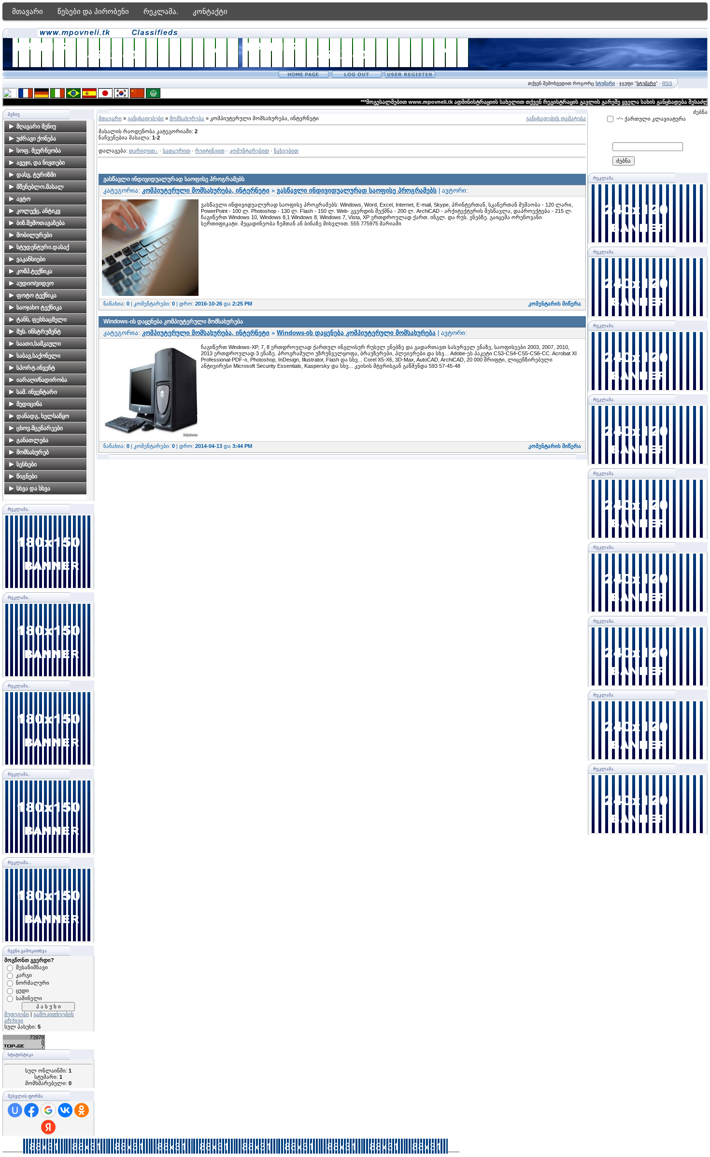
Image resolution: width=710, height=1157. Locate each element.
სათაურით (176, 150)
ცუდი (22, 990)
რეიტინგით (210, 150)
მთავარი (27, 11)
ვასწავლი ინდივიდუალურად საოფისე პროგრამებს (173, 179)
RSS (667, 83)
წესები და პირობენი (93, 11)
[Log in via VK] (65, 1110)
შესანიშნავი (32, 967)
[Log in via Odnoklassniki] (81, 1110)
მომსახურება (187, 118)
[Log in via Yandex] (48, 1127)
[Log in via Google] (48, 1110)
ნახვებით (286, 150)
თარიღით (142, 150)
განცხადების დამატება (556, 118)
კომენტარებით (249, 150)
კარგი (24, 975)
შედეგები (16, 1014)
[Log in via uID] (15, 1110)
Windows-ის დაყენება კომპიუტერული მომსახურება (173, 321)
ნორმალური (32, 983)
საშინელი (29, 998)
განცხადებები (146, 118)
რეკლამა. (160, 11)
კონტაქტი (210, 11)
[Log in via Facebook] (31, 1110)
